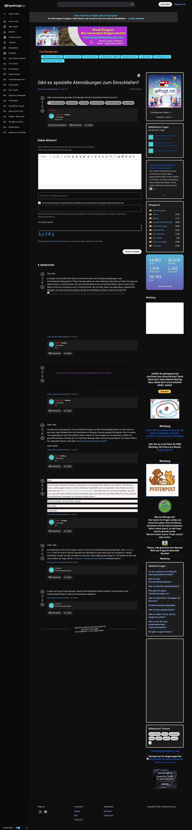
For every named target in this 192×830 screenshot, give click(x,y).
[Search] (132, 4)
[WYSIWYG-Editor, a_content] (89, 172)
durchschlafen (97, 103)
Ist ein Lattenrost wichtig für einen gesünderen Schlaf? (163, 573)
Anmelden (165, 4)
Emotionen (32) (72, 57)
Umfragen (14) (162, 57)
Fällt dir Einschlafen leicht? (162, 610)
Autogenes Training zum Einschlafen (89, 558)
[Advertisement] (162, 351)
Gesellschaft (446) (109, 57)
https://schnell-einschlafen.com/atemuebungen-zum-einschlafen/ (84, 373)
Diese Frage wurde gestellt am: (48, 89)
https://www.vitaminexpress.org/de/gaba (76, 491)
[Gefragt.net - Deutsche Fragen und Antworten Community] (14, 5)
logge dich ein (47, 241)
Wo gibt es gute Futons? (160, 632)
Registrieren (180, 4)
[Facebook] (45, 812)
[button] (45, 156)
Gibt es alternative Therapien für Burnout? (164, 599)
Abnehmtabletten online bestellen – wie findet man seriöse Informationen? (167, 137)
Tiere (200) (146, 57)
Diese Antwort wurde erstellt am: (58, 337)
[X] (40, 812)
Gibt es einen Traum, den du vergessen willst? (162, 615)
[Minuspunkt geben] (42, 111)
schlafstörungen (113, 103)
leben (152, 738)
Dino (154, 189)
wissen (174, 738)
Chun (174, 807)
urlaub (164, 734)
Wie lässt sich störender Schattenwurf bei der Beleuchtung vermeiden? (166, 144)
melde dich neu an (64, 241)
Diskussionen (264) (52, 57)
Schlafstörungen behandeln (162, 605)
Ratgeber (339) (129, 57)
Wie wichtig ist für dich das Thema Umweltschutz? (162, 166)
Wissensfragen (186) (52, 61)
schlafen (84, 103)
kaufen (166, 738)
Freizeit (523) (90, 57)
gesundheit (128, 103)
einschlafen (72, 103)
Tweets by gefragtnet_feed (164, 751)
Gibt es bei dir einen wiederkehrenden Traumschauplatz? (158, 624)
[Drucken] (138, 75)
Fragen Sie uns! (165, 450)
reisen (158, 738)
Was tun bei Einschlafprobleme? (164, 586)
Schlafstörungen (57, 103)
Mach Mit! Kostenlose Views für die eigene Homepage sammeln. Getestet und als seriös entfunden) (165, 433)
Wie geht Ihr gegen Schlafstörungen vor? (159, 592)
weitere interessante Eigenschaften (91, 441)
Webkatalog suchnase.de (165, 762)
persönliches (155, 734)
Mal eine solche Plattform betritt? (166, 151)
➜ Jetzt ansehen (136, 18)
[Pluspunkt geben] (42, 98)
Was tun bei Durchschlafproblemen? (160, 580)
